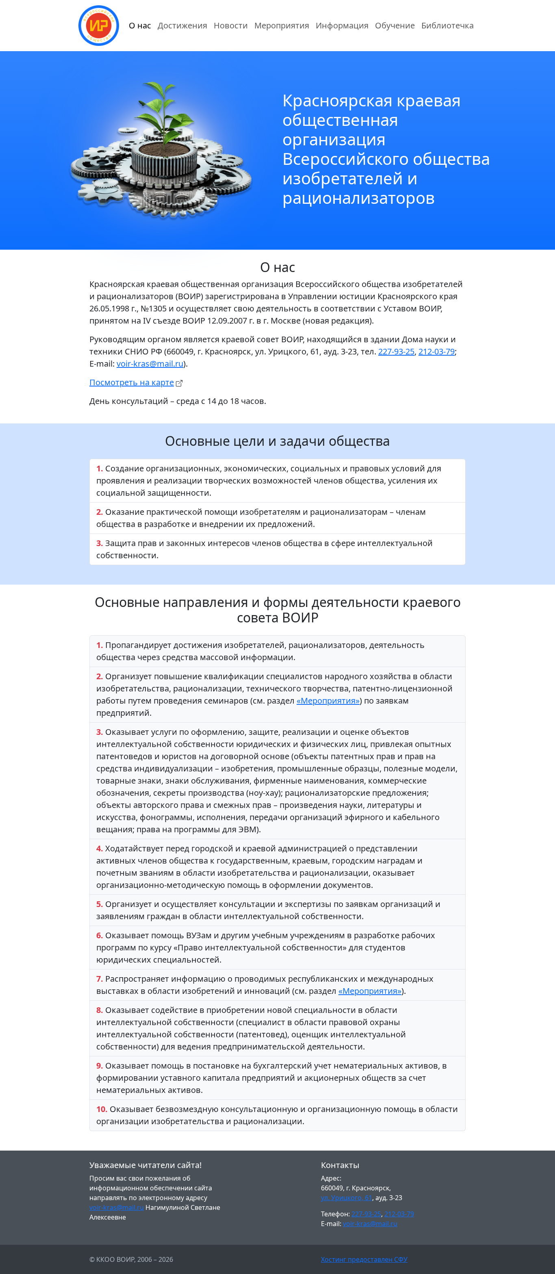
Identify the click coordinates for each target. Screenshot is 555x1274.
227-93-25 (396, 351)
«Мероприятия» (328, 700)
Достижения (182, 25)
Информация (342, 25)
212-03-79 (436, 351)
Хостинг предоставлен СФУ (364, 1259)
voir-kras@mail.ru (150, 363)
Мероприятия (281, 25)
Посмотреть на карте (131, 382)
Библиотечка (447, 25)
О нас (140, 25)
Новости (231, 25)
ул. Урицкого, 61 (346, 1197)
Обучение (395, 25)
